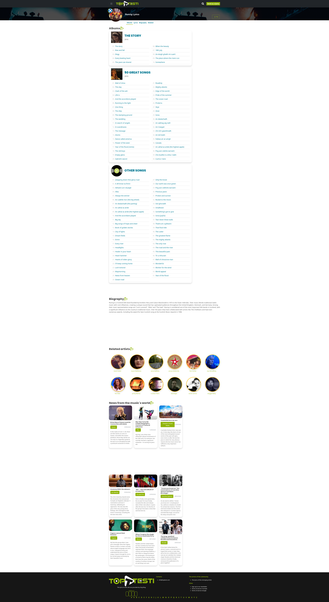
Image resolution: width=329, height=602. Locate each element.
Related (150, 23)
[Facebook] (127, 594)
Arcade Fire (140, 494)
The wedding (120, 119)
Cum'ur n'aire (161, 159)
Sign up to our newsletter (199, 586)
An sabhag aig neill (163, 123)
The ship (118, 111)
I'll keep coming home (123, 263)
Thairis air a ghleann (163, 224)
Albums (129, 23)
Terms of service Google (199, 590)
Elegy (117, 54)
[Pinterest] (130, 594)
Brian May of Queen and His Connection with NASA (120, 423)
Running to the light (123, 103)
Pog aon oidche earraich (165, 151)
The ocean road (162, 99)
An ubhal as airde (122, 208)
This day (118, 87)
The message (120, 131)
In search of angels (122, 123)
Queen (113, 427)
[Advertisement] (207, 37)
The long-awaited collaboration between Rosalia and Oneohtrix (169, 538)
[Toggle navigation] (111, 3)
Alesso (139, 539)
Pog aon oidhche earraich (166, 188)
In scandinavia (120, 127)
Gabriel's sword (121, 159)
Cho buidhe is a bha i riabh (166, 155)
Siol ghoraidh (161, 203)
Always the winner (122, 196)
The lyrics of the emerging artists (202, 580)
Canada (158, 143)
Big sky (118, 219)
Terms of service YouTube (199, 588)
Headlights (119, 247)
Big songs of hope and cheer (126, 224)
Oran (157, 111)
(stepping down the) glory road (127, 180)
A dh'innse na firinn (122, 184)
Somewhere (160, 62)
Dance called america (123, 139)
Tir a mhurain (161, 255)
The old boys (120, 151)
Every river (119, 243)
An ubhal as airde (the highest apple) (129, 212)
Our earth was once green (166, 184)
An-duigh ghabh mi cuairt (165, 54)
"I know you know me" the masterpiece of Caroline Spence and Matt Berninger (170, 490)
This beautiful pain (163, 251)
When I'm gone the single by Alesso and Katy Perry (144, 535)
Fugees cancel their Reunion (117, 534)
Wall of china (120, 83)
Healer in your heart (123, 251)
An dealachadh (161, 119)
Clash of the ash (121, 91)
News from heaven (122, 275)
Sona (157, 115)
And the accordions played (125, 99)
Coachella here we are (169, 420)
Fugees (113, 538)
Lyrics (136, 23)
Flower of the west (122, 143)
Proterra (159, 103)
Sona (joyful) (160, 215)
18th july (159, 50)
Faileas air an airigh (163, 139)
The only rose (161, 243)
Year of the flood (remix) (124, 147)
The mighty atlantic (163, 239)
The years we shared (123, 62)
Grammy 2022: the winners (120, 489)
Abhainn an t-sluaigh (123, 188)
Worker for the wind (163, 267)
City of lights (120, 231)
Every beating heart (122, 58)
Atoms (117, 135)
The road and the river (164, 247)
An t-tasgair (160, 127)
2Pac (138, 430)
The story (118, 46)
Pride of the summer (164, 95)
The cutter (159, 231)
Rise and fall (120, 50)
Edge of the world (162, 91)
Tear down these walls (164, 219)
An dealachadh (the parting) (126, 203)
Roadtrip (159, 83)
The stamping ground (123, 115)
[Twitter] (135, 594)
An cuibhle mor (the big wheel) (127, 200)
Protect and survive (163, 196)
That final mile (161, 227)
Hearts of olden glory (123, 259)
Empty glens (120, 155)
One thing (119, 107)
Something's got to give (165, 212)
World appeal (161, 271)
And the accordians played (125, 215)
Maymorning (120, 271)
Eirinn (117, 239)
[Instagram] (133, 594)
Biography (143, 23)
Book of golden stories (124, 227)
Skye (157, 107)
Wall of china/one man (164, 259)
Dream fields (120, 236)
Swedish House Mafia (168, 424)
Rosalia (164, 543)
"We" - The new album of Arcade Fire (144, 490)
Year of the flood (162, 275)
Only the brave (161, 180)
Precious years (161, 192)
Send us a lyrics (213, 4)
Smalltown (160, 208)
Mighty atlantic (161, 87)
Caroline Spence (167, 496)
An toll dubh (160, 135)
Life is (117, 95)
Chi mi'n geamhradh (163, 131)
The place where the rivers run (167, 58)
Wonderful (160, 263)
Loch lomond (120, 267)
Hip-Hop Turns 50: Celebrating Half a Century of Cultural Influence (142, 424)
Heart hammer (121, 255)
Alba (117, 192)
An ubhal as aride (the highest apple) (170, 147)
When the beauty (162, 46)
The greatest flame (163, 236)
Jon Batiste (114, 492)
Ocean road (119, 279)
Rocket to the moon (163, 200)
